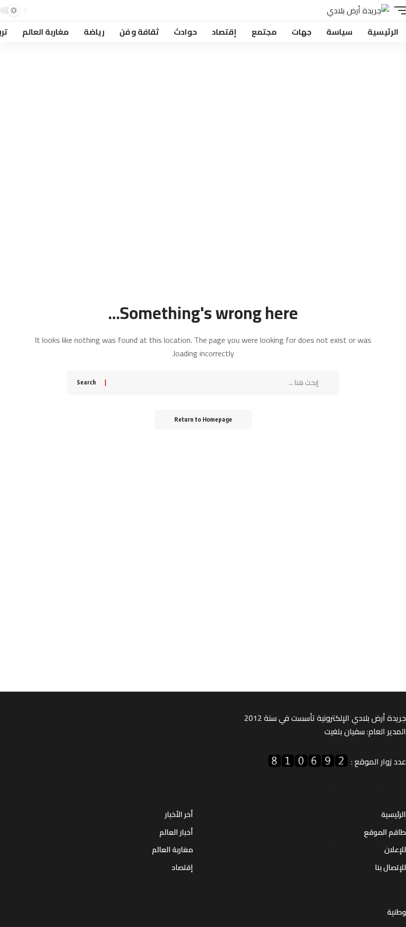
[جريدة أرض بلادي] (358, 10)
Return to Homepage (203, 419)
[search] (34, 10)
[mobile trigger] (397, 10)
